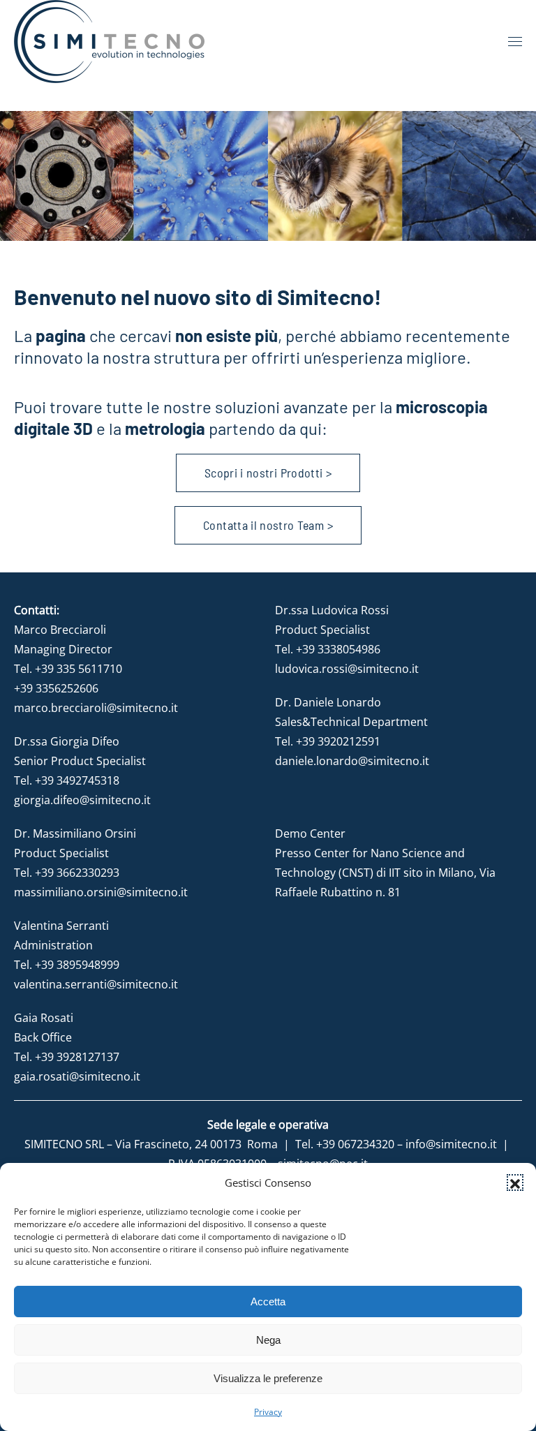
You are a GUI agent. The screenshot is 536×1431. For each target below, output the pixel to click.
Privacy (268, 1412)
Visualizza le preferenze (268, 1378)
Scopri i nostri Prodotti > (268, 472)
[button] (515, 1182)
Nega (268, 1340)
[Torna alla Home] (109, 41)
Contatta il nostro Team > (268, 525)
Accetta (268, 1301)
